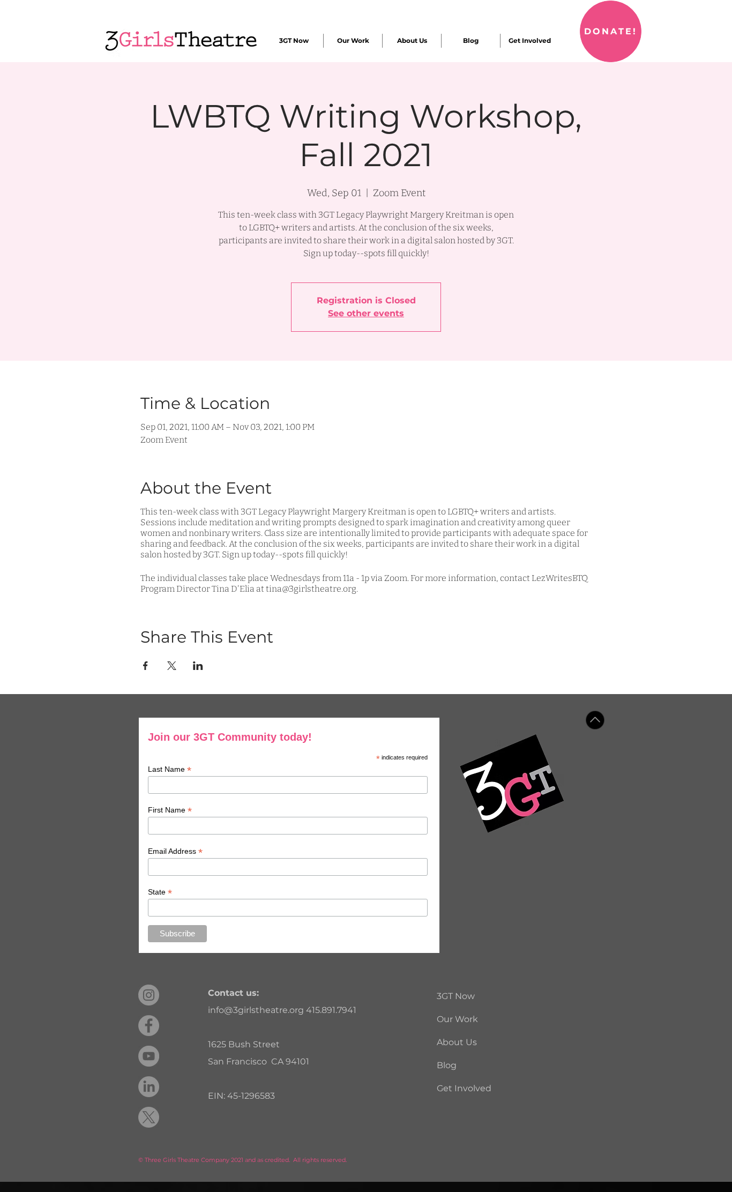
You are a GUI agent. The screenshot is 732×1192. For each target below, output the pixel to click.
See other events (366, 313)
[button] (293, 41)
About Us (457, 1042)
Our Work (457, 1019)
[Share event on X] (172, 665)
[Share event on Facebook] (145, 665)
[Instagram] (148, 995)
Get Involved (464, 1088)
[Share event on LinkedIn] (198, 665)
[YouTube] (148, 1056)
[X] (148, 1117)
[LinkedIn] (148, 1086)
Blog (447, 1065)
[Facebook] (148, 1025)
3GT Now (456, 996)
